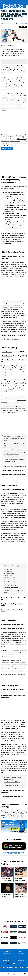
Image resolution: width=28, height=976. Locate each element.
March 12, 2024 (17, 785)
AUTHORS (21, 958)
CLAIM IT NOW (6, 148)
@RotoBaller (24, 26)
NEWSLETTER (21, 953)
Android (3, 815)
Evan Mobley (6, 467)
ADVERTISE (21, 951)
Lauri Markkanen (7, 352)
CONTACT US (7, 951)
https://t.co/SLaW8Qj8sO (11, 587)
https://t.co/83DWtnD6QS (11, 454)
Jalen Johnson (7, 489)
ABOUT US (7, 958)
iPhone (22, 813)
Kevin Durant (6, 339)
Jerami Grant (7, 675)
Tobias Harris (7, 624)
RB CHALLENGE (21, 956)
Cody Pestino (22, 23)
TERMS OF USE (21, 960)
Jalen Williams (6, 360)
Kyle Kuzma (6, 604)
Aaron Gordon (6, 628)
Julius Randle (6, 598)
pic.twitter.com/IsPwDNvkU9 (12, 456)
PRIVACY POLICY (7, 960)
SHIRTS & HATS (7, 956)
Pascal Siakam (6, 470)
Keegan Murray (7, 610)
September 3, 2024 (9, 461)
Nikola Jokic (14, 652)
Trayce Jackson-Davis (9, 695)
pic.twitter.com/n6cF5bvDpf (12, 782)
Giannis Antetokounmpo (9, 256)
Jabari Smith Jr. (7, 689)
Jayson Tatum (6, 335)
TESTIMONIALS (7, 953)
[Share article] (2, 27)
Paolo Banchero (7, 356)
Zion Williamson (7, 474)
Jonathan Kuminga (8, 790)
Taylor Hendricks (8, 796)
